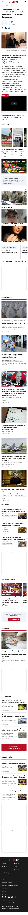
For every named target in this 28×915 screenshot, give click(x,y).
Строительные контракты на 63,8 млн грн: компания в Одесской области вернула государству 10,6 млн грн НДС (13, 322)
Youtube (15, 182)
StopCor (11, 21)
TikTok (10, 183)
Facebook (10, 182)
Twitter (18, 182)
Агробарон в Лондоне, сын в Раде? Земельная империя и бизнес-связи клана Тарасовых (12, 792)
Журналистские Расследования (9, 886)
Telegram (5, 182)
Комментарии (8, 261)
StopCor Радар (5, 873)
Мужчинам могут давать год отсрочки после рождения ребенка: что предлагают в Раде (13, 427)
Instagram (5, 183)
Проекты (3, 863)
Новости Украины (11, 6)
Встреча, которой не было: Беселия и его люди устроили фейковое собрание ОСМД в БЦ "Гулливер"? (13, 356)
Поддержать (15, 619)
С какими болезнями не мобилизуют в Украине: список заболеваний (13, 524)
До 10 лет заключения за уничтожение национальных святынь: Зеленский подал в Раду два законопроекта (13, 491)
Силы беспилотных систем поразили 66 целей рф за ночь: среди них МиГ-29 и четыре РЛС (13, 458)
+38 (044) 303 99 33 (14, 749)
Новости (3, 866)
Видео (15, 863)
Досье (3, 870)
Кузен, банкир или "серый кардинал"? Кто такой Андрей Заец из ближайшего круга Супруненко (13, 778)
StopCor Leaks (6, 757)
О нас (2, 880)
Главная (3, 6)
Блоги (15, 866)
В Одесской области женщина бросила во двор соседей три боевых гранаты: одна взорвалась (13, 731)
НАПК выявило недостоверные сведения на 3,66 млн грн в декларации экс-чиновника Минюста (13, 511)
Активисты (4, 889)
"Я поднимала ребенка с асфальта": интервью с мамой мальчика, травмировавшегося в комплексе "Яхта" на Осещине (13, 653)
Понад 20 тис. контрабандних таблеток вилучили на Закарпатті (9, 252)
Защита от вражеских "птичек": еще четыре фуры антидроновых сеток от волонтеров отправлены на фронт (11, 600)
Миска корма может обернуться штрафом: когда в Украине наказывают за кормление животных (13, 539)
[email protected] (15, 908)
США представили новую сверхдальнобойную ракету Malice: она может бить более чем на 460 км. (13, 716)
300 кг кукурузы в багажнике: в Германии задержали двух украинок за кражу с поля (13, 702)
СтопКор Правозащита (7, 883)
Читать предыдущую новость (9, 247)
